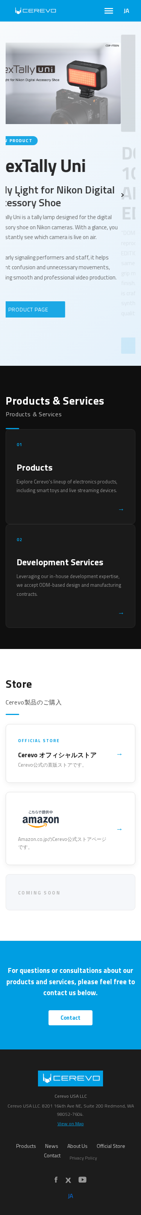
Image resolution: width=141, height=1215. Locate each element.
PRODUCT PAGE (43, 346)
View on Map (71, 1123)
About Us (77, 1146)
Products (26, 1146)
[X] (68, 1180)
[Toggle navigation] (109, 10)
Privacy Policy (83, 1158)
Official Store (111, 1146)
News (51, 1146)
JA (126, 10)
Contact (70, 1018)
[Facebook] (56, 1180)
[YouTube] (82, 1180)
